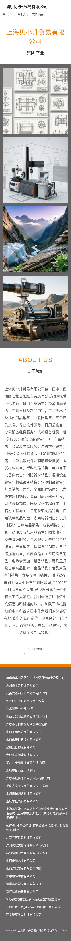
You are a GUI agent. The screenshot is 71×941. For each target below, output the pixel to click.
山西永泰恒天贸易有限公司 (23, 739)
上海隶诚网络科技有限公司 (23, 793)
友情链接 (37, 14)
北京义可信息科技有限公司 (23, 837)
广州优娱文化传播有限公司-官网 (27, 845)
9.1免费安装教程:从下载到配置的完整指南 (33, 899)
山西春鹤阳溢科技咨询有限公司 (26, 716)
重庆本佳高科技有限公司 (22, 801)
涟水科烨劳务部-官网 (19, 708)
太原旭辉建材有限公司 (20, 876)
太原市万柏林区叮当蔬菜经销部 (26, 724)
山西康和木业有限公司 (20, 860)
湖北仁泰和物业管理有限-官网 (25, 762)
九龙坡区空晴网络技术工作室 (25, 701)
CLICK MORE (36, 649)
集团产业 (8, 14)
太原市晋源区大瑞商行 (20, 770)
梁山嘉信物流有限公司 (20, 747)
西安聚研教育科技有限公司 (23, 914)
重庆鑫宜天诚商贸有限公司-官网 (27, 785)
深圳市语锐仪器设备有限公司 (25, 884)
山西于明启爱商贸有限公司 (23, 731)
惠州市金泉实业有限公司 (22, 685)
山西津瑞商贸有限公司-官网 (24, 868)
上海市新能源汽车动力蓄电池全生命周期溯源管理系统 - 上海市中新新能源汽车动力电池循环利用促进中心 (36, 813)
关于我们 (22, 14)
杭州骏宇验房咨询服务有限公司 (26, 853)
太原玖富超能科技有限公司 (23, 755)
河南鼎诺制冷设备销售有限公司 (26, 693)
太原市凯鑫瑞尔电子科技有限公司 (28, 778)
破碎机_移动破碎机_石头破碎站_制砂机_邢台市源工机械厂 (37, 828)
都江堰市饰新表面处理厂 (22, 891)
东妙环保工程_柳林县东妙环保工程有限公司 (34, 907)
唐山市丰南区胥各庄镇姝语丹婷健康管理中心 (35, 677)
